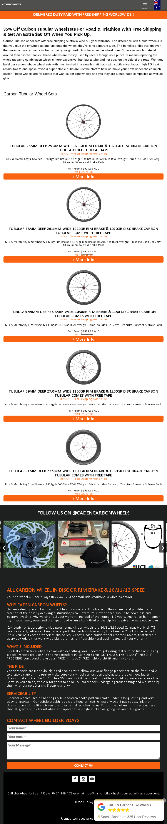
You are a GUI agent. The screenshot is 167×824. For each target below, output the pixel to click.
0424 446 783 (61, 597)
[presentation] (4, 548)
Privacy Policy (83, 802)
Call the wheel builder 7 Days (29, 793)
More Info (83, 176)
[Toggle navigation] (157, 5)
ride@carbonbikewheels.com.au (108, 597)
